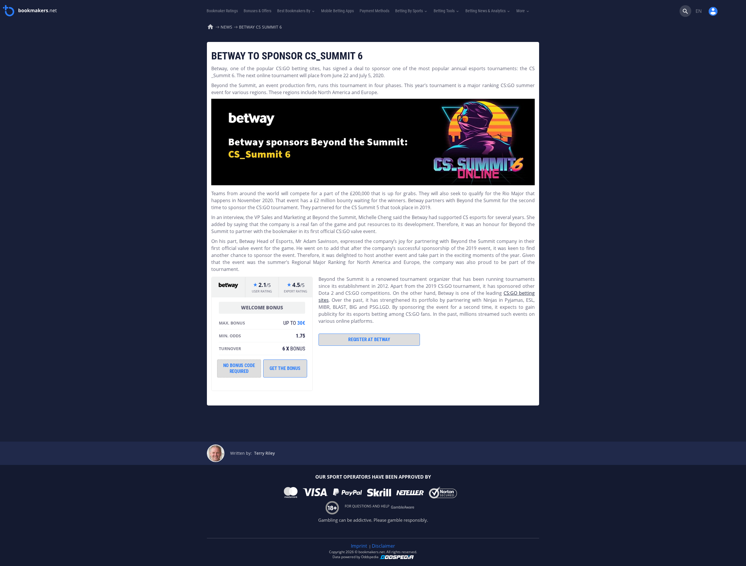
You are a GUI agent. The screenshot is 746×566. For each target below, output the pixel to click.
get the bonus (285, 368)
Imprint (359, 546)
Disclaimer (383, 546)
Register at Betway (369, 339)
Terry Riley (264, 453)
